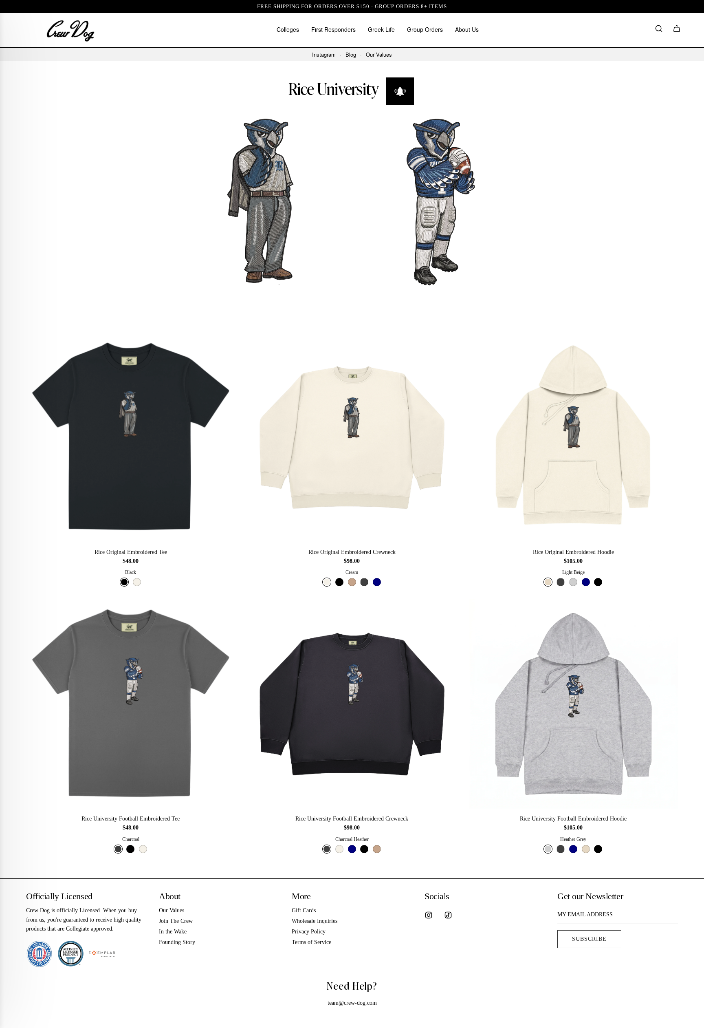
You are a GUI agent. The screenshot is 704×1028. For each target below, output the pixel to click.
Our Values (379, 54)
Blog (350, 54)
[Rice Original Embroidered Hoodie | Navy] (586, 582)
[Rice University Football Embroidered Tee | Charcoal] (118, 849)
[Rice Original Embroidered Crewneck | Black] (339, 582)
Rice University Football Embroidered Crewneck (351, 819)
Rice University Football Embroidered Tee (130, 819)
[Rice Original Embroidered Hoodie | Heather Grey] (573, 582)
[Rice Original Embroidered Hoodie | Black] (598, 582)
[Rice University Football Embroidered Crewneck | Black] (364, 849)
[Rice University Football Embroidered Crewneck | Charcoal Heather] (327, 849)
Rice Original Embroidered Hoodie (573, 552)
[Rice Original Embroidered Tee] (130, 437)
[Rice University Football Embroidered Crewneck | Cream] (339, 849)
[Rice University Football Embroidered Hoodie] (573, 703)
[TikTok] (448, 915)
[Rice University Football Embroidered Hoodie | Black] (598, 849)
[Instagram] (429, 915)
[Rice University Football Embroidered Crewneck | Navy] (352, 849)
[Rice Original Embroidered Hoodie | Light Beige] (548, 582)
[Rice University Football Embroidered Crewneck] (351, 703)
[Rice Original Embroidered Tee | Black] (124, 582)
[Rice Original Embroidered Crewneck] (351, 437)
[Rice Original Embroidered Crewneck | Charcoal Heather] (364, 582)
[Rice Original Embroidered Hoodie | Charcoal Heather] (561, 582)
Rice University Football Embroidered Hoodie (573, 819)
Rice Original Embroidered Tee (131, 552)
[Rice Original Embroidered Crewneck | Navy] (377, 582)
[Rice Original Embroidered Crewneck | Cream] (327, 582)
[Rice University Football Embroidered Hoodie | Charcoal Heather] (561, 849)
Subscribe (589, 939)
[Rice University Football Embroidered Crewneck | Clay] (377, 849)
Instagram (324, 54)
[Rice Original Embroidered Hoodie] (573, 437)
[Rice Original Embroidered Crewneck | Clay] (352, 582)
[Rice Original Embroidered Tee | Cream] (137, 582)
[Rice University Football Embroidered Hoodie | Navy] (573, 849)
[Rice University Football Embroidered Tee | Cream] (143, 849)
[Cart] (677, 30)
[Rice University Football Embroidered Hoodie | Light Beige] (586, 849)
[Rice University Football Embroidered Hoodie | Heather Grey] (548, 849)
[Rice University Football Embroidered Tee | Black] (130, 849)
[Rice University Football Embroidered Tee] (130, 703)
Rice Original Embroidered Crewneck (352, 552)
